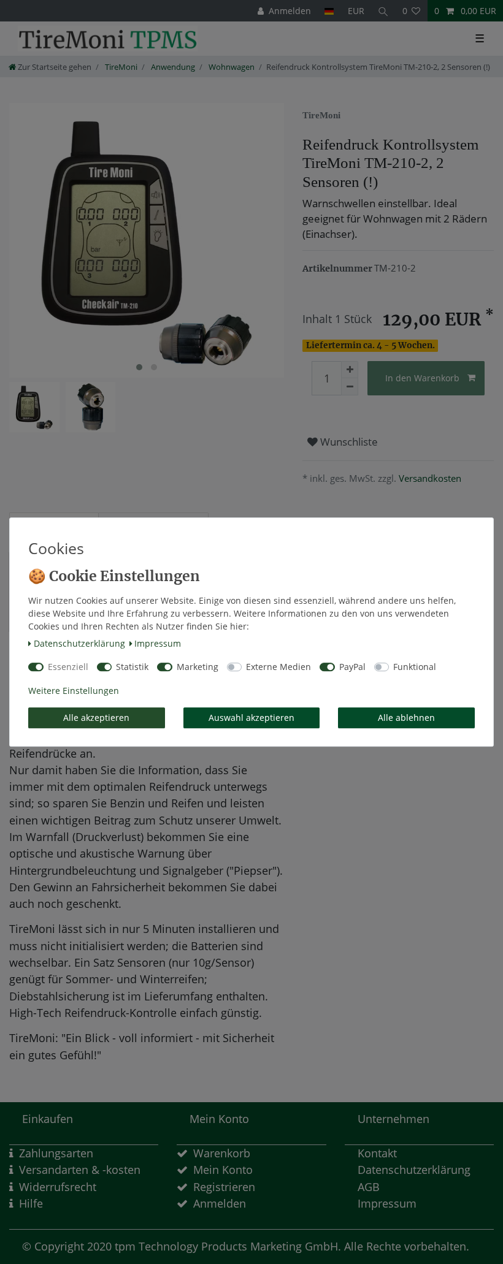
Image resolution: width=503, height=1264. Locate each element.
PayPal (352, 666)
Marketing (197, 666)
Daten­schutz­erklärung (79, 643)
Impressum (157, 643)
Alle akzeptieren (96, 717)
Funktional (414, 666)
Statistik (132, 666)
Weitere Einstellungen (73, 690)
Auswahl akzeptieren (251, 717)
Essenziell (68, 666)
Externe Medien (278, 666)
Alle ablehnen (406, 717)
